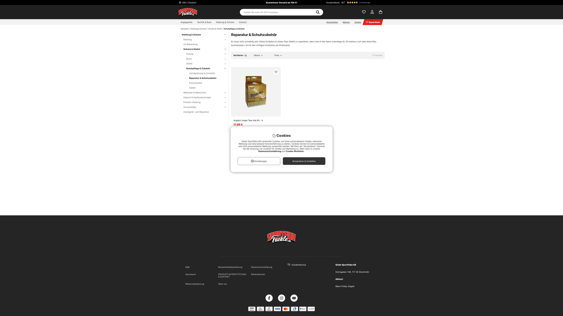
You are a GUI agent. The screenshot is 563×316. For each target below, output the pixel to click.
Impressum (190, 274)
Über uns (222, 284)
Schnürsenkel (195, 83)
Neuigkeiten (332, 22)
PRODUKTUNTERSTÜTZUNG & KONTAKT (232, 275)
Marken (346, 22)
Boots (189, 58)
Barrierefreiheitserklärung (230, 267)
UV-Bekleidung (190, 44)
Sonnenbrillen (189, 107)
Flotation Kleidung (192, 102)
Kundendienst (333, 2)
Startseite (185, 29)
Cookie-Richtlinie (295, 151)
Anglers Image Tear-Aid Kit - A (248, 120)
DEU (189, 2)
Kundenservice (299, 264)
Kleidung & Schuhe (225, 22)
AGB (187, 267)
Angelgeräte (186, 22)
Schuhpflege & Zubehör (234, 29)
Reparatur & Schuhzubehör (203, 78)
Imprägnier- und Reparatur (196, 112)
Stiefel (189, 63)
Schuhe (189, 54)
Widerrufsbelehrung (194, 284)
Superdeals (374, 22)
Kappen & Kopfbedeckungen (197, 97)
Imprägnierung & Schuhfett (202, 73)
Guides (358, 22)
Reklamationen (258, 274)
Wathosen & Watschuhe (194, 92)
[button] (363, 2)
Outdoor (243, 22)
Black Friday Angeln (345, 286)
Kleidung (187, 39)
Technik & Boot (204, 22)
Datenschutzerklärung (261, 267)
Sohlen (192, 87)
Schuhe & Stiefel (215, 29)
